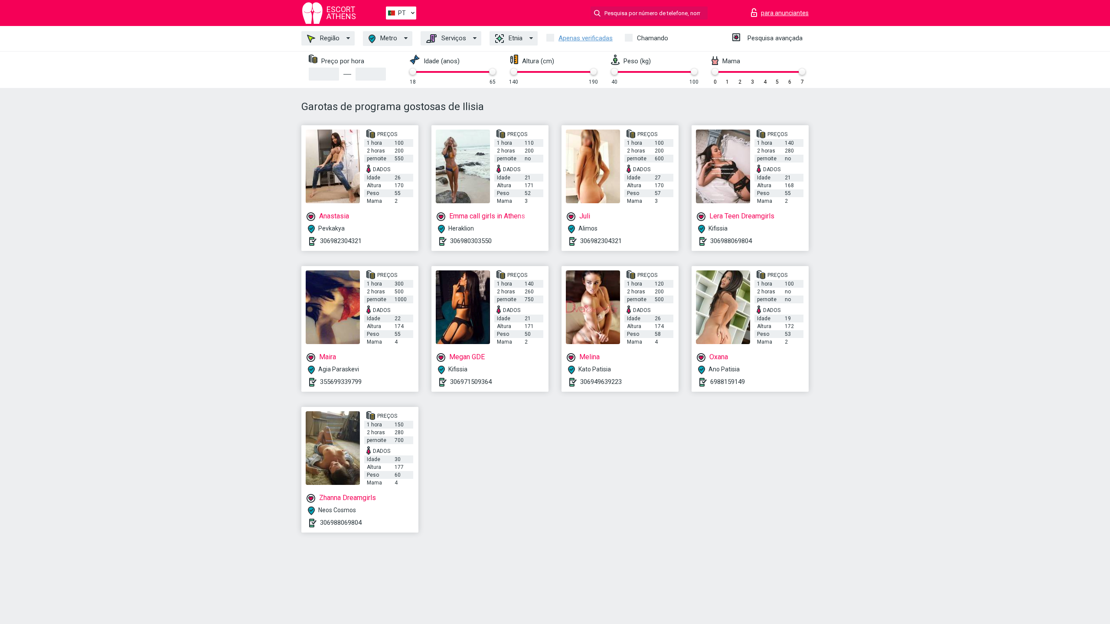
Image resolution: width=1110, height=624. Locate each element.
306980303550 (471, 241)
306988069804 (731, 241)
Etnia (514, 38)
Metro (388, 38)
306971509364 (471, 382)
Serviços (453, 38)
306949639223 (601, 382)
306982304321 (341, 241)
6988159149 (727, 382)
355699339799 (341, 382)
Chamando (652, 38)
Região (329, 38)
